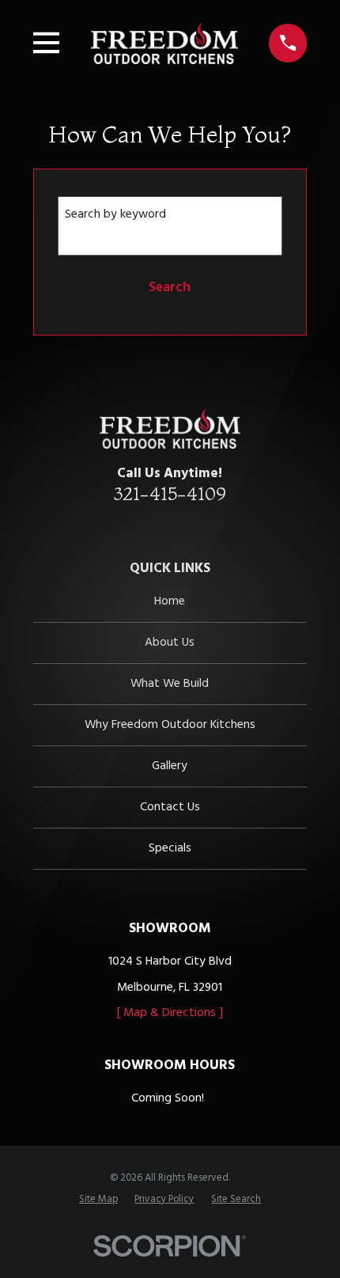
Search (170, 287)
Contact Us (170, 807)
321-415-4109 (170, 493)
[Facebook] (170, 525)
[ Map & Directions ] (170, 1012)
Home (169, 601)
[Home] (164, 43)
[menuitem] (98, 1199)
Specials (170, 848)
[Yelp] (144, 525)
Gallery (169, 766)
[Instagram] (195, 525)
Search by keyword (115, 214)
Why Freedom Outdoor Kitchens (170, 724)
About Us (170, 642)
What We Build (169, 683)
